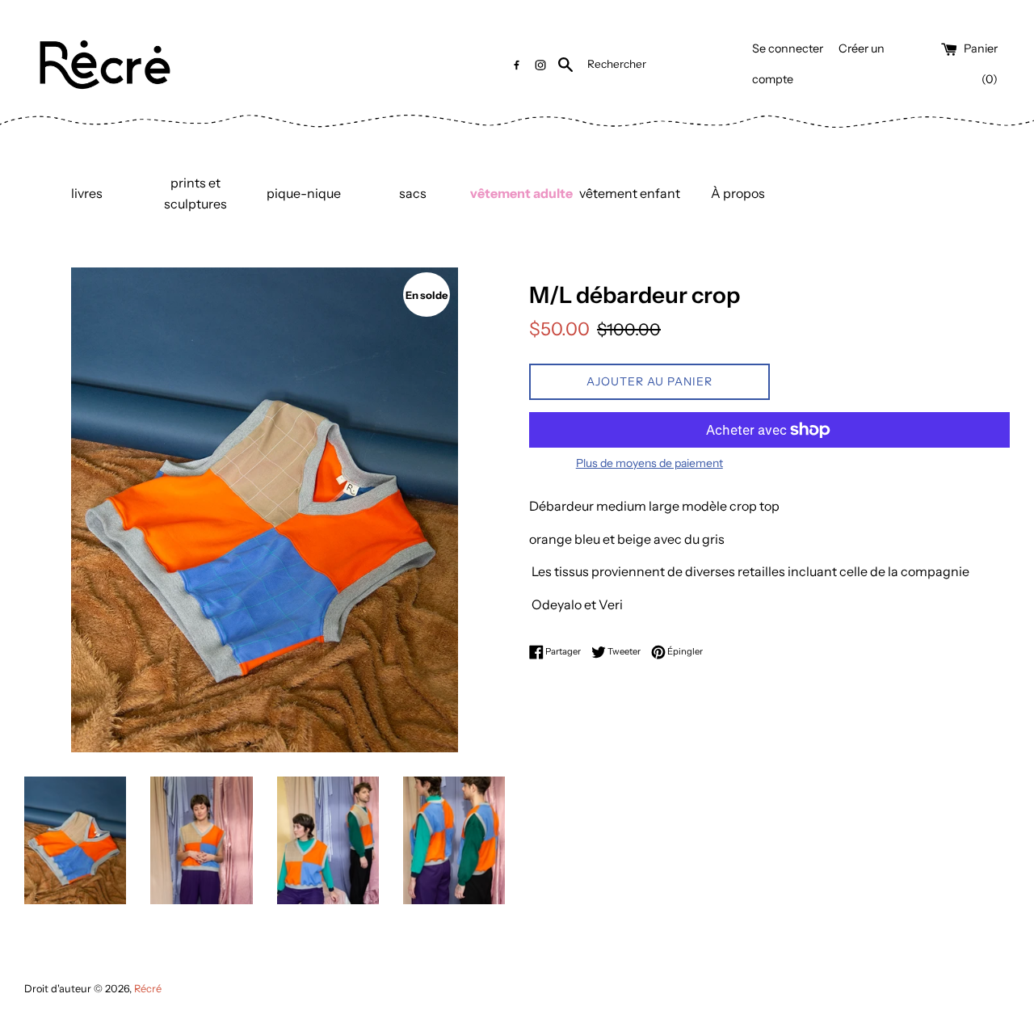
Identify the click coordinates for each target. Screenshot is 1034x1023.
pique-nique (304, 193)
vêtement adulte (521, 193)
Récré (148, 989)
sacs (413, 193)
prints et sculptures (195, 193)
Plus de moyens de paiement (649, 463)
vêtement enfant (629, 193)
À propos (738, 193)
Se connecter (787, 48)
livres (87, 193)
